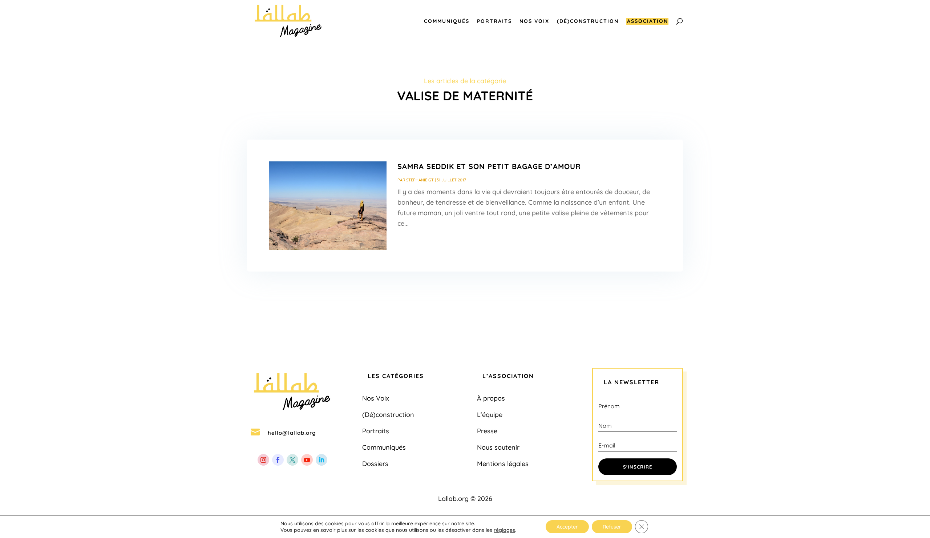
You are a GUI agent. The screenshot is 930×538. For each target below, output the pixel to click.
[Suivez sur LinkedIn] (321, 460)
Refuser (612, 526)
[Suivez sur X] (292, 460)
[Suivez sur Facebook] (278, 460)
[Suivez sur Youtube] (307, 460)
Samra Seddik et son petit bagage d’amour (489, 166)
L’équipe (489, 414)
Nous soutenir (498, 447)
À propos (491, 398)
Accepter (567, 526)
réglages (504, 530)
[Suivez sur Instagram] (263, 460)
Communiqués (446, 21)
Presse (487, 431)
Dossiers (375, 463)
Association (647, 21)
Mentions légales (503, 463)
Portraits (494, 21)
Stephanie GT (420, 179)
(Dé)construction (588, 21)
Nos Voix (534, 21)
